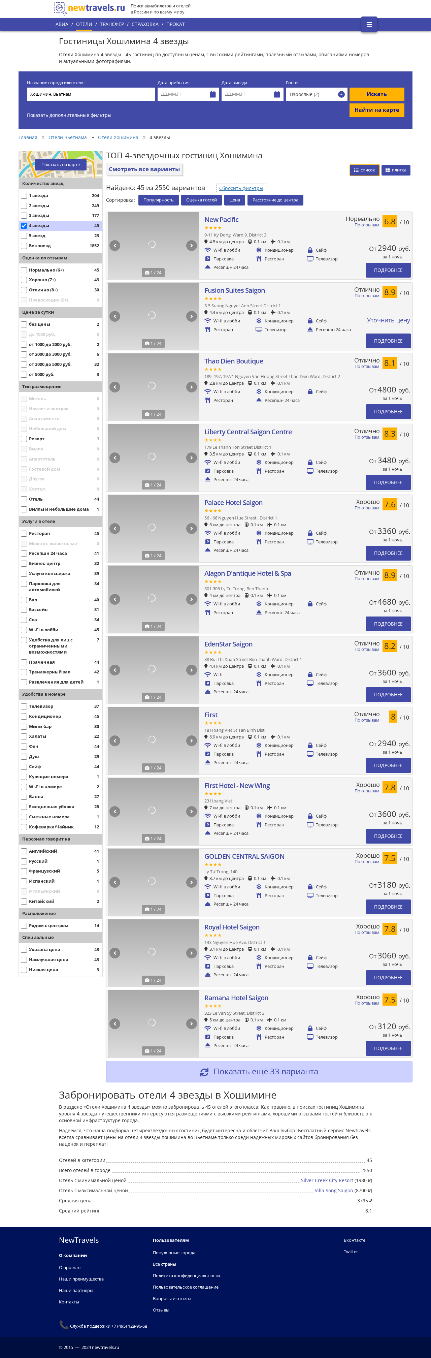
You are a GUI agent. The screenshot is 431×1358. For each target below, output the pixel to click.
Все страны (164, 1264)
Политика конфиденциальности (186, 1275)
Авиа (62, 24)
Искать (377, 94)
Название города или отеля (56, 83)
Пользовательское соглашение (186, 1287)
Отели (84, 24)
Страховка (145, 24)
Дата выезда (234, 83)
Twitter (351, 1252)
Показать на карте (60, 164)
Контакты (69, 1302)
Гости (292, 83)
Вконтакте (354, 1240)
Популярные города (174, 1253)
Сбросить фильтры (241, 188)
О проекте (69, 1267)
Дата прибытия (174, 83)
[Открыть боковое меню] (369, 24)
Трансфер (112, 24)
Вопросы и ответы (172, 1298)
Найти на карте (377, 110)
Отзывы (161, 1310)
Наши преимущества (81, 1279)
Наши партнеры (76, 1290)
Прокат (175, 24)
